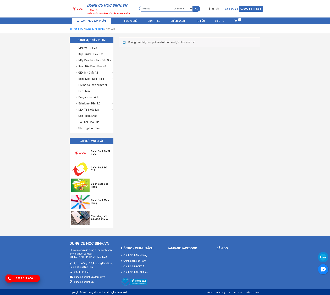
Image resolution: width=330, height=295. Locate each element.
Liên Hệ (219, 20)
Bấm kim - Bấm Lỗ (89, 103)
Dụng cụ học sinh (94, 28)
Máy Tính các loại (88, 109)
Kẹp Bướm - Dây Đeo (90, 54)
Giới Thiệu (154, 20)
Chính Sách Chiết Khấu (135, 272)
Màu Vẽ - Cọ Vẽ (87, 48)
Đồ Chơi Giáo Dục (88, 122)
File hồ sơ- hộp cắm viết (92, 85)
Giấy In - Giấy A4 (88, 72)
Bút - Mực (84, 91)
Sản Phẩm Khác (87, 115)
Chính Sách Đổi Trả (133, 266)
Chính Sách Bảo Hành (134, 260)
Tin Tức (200, 20)
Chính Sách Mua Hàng (135, 255)
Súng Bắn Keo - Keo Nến (92, 66)
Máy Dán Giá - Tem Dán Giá (94, 60)
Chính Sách (177, 20)
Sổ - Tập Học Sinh (89, 128)
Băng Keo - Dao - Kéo (91, 78)
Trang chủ (130, 20)
